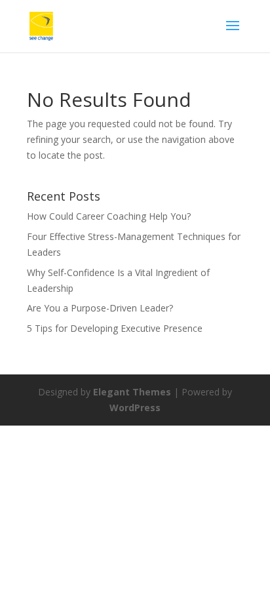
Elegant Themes (132, 392)
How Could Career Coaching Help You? (109, 216)
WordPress (135, 407)
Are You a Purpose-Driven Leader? (100, 308)
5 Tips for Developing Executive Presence (114, 328)
